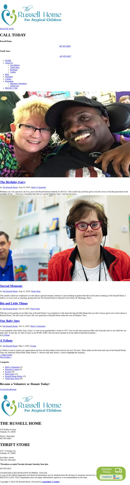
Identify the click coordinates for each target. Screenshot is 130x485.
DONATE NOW (7, 29)
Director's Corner (12, 369)
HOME (8, 60)
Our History (15, 65)
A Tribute (6, 340)
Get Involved (5, 389)
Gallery (13, 72)
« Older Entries (6, 355)
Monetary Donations (18, 83)
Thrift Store (14, 67)
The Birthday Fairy (13, 182)
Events (33, 346)
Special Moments (11, 286)
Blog (7, 74)
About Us (9, 63)
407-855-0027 (65, 56)
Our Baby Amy (10, 320)
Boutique (14, 70)
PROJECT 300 (11, 88)
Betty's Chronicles (38, 187)
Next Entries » (6, 357)
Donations (9, 81)
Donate (13, 389)
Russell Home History (14, 376)
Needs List (14, 86)
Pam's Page (35, 291)
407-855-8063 (65, 46)
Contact (8, 79)
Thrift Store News (12, 378)
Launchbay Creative (51, 482)
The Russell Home (10, 187)
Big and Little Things (14, 303)
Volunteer (9, 77)
